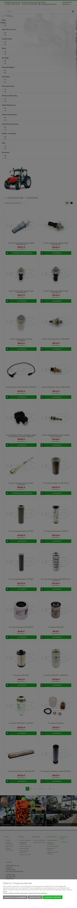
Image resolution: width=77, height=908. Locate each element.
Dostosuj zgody (35, 897)
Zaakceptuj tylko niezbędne (15, 897)
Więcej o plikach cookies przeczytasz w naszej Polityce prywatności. (25, 893)
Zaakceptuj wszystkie (52, 897)
